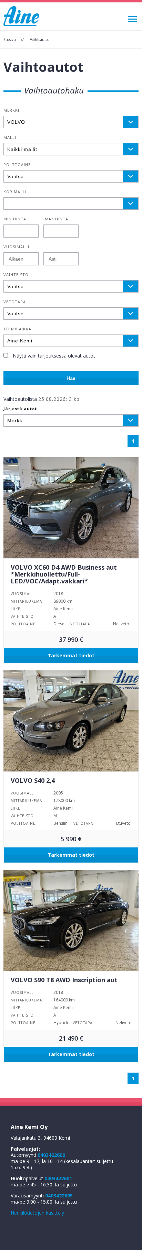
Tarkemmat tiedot (71, 655)
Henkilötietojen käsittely (37, 1212)
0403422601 (58, 1178)
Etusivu (9, 39)
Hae (71, 378)
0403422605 (59, 1195)
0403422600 (51, 1155)
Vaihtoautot (39, 39)
